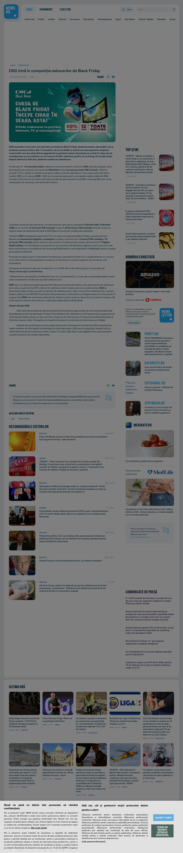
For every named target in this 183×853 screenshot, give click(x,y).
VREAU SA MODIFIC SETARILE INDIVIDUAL (162, 830)
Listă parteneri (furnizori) (93, 841)
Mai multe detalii (39, 827)
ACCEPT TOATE (163, 817)
